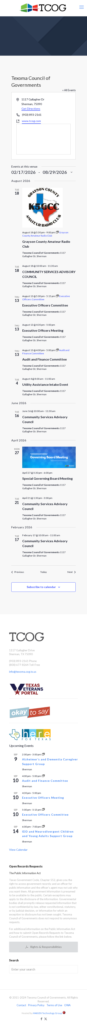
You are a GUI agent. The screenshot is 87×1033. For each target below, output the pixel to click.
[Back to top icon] (78, 1024)
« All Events (69, 90)
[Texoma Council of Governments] (43, 8)
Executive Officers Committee (45, 305)
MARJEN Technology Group (48, 1013)
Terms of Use (54, 1005)
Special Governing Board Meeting (47, 478)
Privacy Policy (36, 1005)
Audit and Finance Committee (44, 359)
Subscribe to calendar (41, 587)
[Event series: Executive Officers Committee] (43, 809)
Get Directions (30, 108)
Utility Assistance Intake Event (45, 384)
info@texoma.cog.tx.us (22, 671)
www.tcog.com (31, 121)
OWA (67, 1005)
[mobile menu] (81, 7)
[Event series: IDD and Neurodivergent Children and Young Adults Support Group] (43, 826)
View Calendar (18, 849)
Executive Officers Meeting (42, 330)
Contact (21, 1005)
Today (43, 571)
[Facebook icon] (41, 1018)
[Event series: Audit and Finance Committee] (43, 776)
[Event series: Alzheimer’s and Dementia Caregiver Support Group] (43, 754)
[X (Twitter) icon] (45, 1018)
